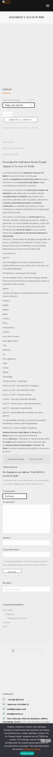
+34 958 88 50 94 (16, 699)
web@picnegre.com (16, 709)
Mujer (26, 128)
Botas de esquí (18, 128)
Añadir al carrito (20, 119)
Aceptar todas (27, 753)
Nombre (7, 537)
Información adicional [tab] (13, 148)
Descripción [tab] (8, 142)
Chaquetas (10, 614)
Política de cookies (31, 749)
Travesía (6, 622)
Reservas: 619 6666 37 (18, 704)
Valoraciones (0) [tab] (10, 154)
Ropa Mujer (8, 610)
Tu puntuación (9, 491)
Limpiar (32, 99)
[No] (46, 740)
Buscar (47, 589)
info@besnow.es (15, 714)
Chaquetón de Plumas (17, 618)
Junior (5, 626)
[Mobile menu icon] (47, 5)
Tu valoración (9, 502)
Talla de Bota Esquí (11, 100)
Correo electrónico (12, 549)
